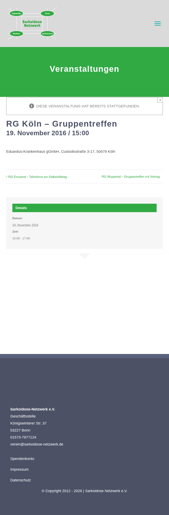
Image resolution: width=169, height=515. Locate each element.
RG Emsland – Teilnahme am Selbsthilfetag (37, 176)
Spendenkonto (22, 459)
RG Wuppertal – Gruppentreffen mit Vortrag (131, 176)
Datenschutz (20, 480)
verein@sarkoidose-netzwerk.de (36, 444)
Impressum (19, 469)
